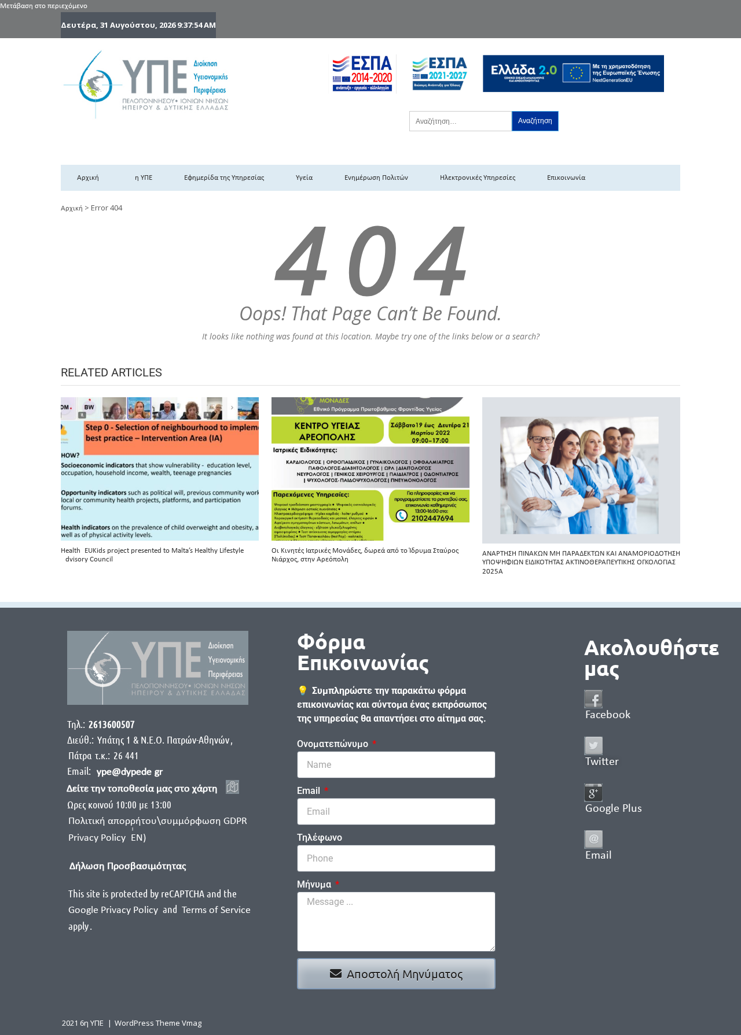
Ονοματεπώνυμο (333, 743)
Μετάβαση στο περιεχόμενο (43, 6)
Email (309, 790)
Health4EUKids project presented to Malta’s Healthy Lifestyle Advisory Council (152, 555)
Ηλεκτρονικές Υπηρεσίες (477, 178)
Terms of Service (216, 910)
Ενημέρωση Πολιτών (376, 178)
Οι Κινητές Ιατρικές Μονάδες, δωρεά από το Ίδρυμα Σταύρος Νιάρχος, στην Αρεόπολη (365, 555)
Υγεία (304, 178)
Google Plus (613, 809)
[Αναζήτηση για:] (460, 121)
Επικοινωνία (566, 178)
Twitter (602, 762)
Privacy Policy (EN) (107, 838)
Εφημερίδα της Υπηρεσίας (224, 178)
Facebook (607, 715)
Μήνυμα (315, 884)
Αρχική (88, 178)
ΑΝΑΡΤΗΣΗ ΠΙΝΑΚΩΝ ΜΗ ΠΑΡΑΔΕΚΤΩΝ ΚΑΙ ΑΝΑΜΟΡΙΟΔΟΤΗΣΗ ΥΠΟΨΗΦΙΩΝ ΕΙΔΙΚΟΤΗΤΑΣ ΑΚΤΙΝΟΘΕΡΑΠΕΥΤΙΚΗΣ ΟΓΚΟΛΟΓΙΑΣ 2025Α (581, 562)
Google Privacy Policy (114, 910)
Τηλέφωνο (319, 837)
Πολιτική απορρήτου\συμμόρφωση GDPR (157, 821)
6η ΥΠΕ (141, 178)
